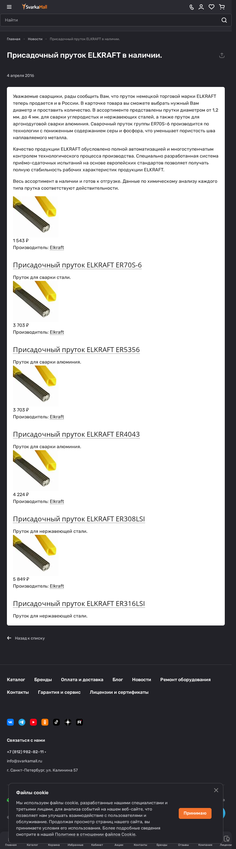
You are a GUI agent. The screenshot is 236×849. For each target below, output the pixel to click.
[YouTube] (33, 722)
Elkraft (57, 247)
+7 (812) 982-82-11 (25, 751)
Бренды (43, 679)
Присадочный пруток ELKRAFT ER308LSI (79, 518)
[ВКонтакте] (10, 722)
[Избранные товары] (211, 7)
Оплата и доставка (82, 679)
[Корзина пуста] (222, 7)
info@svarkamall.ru (24, 761)
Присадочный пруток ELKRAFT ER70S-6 (77, 264)
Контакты (18, 692)
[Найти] (224, 20)
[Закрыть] (216, 790)
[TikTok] (56, 722)
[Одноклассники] (44, 722)
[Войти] (201, 7)
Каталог (16, 679)
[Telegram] (21, 722)
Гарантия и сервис (59, 692)
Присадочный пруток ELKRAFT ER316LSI (79, 603)
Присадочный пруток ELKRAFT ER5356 (76, 349)
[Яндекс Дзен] (67, 722)
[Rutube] (79, 722)
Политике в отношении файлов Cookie (95, 834)
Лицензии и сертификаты (119, 692)
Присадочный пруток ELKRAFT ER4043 (76, 434)
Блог (118, 679)
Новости (141, 679)
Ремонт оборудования (185, 679)
